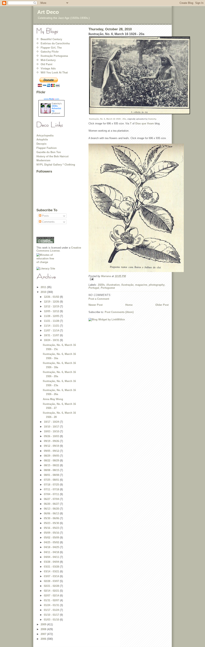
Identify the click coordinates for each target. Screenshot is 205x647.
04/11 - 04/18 (52, 552)
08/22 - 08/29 (52, 460)
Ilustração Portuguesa (54, 55)
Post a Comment (98, 298)
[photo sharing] (128, 75)
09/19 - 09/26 (52, 441)
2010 (44, 292)
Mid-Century (48, 60)
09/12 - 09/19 (52, 445)
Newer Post (95, 304)
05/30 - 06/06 (52, 518)
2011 (44, 287)
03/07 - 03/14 (52, 576)
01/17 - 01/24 (52, 609)
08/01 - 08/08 (52, 474)
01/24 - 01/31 (52, 605)
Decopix (41, 143)
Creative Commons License (58, 249)
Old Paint (46, 64)
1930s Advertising (56, 108)
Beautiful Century (51, 39)
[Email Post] (128, 279)
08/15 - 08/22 (52, 465)
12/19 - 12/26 (52, 301)
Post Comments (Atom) (119, 312)
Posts (45, 215)
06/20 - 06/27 (52, 503)
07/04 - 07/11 (52, 494)
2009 (44, 624)
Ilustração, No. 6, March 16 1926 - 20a (107, 119)
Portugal (93, 287)
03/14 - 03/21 (52, 571)
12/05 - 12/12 (52, 311)
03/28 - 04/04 (52, 561)
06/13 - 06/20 (52, 508)
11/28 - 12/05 (52, 316)
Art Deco (48, 12)
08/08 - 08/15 (52, 470)
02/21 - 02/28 (52, 585)
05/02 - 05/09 (52, 537)
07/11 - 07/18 (52, 489)
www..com (51, 99)
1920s (101, 284)
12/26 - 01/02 (52, 296)
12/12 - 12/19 (52, 306)
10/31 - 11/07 (52, 335)
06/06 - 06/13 (52, 513)
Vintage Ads (48, 68)
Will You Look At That (54, 72)
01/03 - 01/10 (52, 619)
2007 (44, 634)
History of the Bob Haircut (52, 156)
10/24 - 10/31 (52, 340)
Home (129, 304)
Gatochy (152, 119)
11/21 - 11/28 (52, 320)
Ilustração (127, 284)
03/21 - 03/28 (52, 566)
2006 (44, 638)
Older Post (162, 304)
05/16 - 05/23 (52, 527)
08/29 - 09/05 (52, 455)
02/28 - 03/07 (52, 581)
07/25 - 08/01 (52, 479)
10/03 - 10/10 (52, 431)
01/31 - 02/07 (52, 600)
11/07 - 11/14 (52, 330)
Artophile (42, 139)
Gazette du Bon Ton (48, 152)
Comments (48, 221)
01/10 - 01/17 (52, 614)
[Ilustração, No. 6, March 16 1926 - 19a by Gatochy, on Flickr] (128, 208)
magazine (141, 284)
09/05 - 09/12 (52, 450)
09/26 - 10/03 (52, 436)
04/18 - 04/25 (52, 547)
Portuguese (108, 287)
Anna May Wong (53, 399)
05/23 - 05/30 (52, 523)
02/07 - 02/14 (52, 595)
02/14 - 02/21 (52, 590)
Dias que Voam (144, 123)
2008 (44, 629)
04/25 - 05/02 (52, 542)
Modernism (43, 160)
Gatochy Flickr (50, 51)
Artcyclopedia (44, 135)
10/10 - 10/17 (52, 426)
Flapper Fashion (46, 147)
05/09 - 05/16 (52, 532)
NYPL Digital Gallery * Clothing (55, 164)
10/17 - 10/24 (52, 421)
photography (157, 284)
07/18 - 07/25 (52, 484)
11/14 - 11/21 (52, 325)
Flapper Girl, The (51, 47)
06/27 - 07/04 (52, 499)
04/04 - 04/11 (52, 557)
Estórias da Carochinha (55, 43)
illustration (113, 284)
